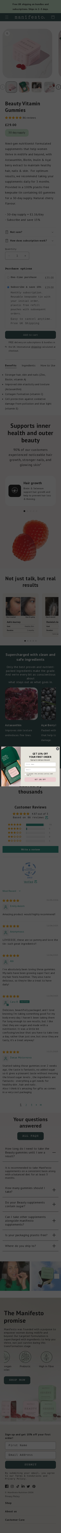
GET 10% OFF (40, 779)
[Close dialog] (57, 748)
